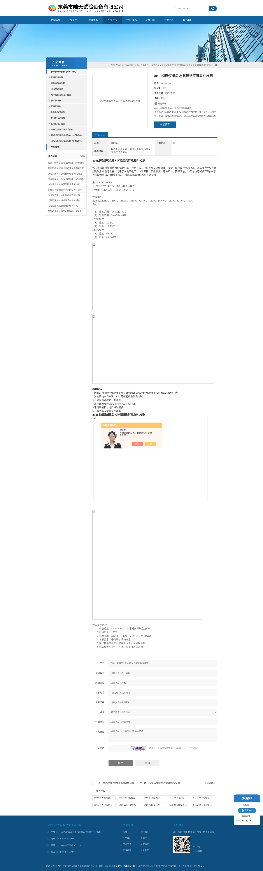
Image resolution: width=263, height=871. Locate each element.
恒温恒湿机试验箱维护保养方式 (63, 206)
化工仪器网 (183, 866)
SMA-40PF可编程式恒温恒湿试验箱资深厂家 (204, 798)
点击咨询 (248, 810)
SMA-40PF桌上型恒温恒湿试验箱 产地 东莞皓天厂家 (204, 805)
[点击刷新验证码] (138, 748)
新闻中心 (93, 20)
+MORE (81, 156)
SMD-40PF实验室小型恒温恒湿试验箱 (129, 798)
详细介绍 (100, 135)
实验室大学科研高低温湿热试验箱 (64, 195)
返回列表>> (209, 783)
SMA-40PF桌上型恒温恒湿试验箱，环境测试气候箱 (154, 805)
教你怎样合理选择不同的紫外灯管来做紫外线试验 (66, 190)
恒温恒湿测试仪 (58, 112)
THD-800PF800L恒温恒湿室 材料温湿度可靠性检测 (127, 783)
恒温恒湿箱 (56, 106)
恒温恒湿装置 (57, 77)
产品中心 (120, 65)
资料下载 (150, 20)
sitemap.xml (196, 866)
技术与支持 (131, 20)
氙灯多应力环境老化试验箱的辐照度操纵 (66, 174)
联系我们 (187, 20)
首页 (113, 65)
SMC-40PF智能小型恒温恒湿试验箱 (179, 798)
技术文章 (127, 844)
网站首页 (55, 20)
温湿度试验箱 (57, 89)
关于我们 (74, 20)
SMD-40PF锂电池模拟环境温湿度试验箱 (105, 798)
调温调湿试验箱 (58, 83)
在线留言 (169, 20)
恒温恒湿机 (56, 100)
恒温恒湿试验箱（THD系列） (64, 71)
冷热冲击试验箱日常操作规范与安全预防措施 (66, 184)
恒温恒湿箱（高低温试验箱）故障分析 (66, 179)
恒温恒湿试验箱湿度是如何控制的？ (65, 200)
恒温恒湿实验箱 (58, 124)
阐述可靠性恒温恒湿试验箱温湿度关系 (66, 168)
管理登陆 (162, 866)
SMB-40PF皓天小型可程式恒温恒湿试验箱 (154, 798)
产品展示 (112, 20)
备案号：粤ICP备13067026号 (129, 866)
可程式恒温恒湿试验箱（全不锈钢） (67, 135)
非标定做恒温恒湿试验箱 (62, 129)
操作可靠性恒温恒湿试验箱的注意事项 (66, 163)
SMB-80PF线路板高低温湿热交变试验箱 (179, 805)
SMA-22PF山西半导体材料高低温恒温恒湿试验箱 (129, 805)
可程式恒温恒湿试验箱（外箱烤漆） (67, 141)
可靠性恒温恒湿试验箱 (61, 95)
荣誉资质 (145, 844)
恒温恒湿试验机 (58, 118)
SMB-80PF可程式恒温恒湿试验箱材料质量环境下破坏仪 (174, 783)
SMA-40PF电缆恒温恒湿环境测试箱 (105, 805)
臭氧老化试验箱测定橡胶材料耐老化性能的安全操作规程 (66, 211)
